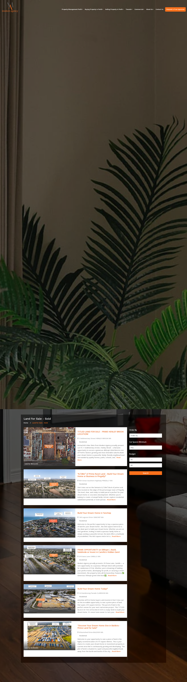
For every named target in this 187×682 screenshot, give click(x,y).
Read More (111, 500)
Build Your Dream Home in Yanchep (94, 513)
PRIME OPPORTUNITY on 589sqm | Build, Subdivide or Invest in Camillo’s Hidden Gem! (98, 550)
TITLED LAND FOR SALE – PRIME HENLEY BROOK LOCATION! (100, 432)
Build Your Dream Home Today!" (92, 588)
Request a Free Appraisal (175, 9)
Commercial (139, 9)
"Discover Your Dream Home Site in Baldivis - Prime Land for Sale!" (98, 626)
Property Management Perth (72, 9)
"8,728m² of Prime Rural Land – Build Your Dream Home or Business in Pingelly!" (100, 475)
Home (26, 423)
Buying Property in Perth (93, 9)
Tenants (128, 9)
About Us (149, 9)
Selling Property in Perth (114, 9)
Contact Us (159, 9)
